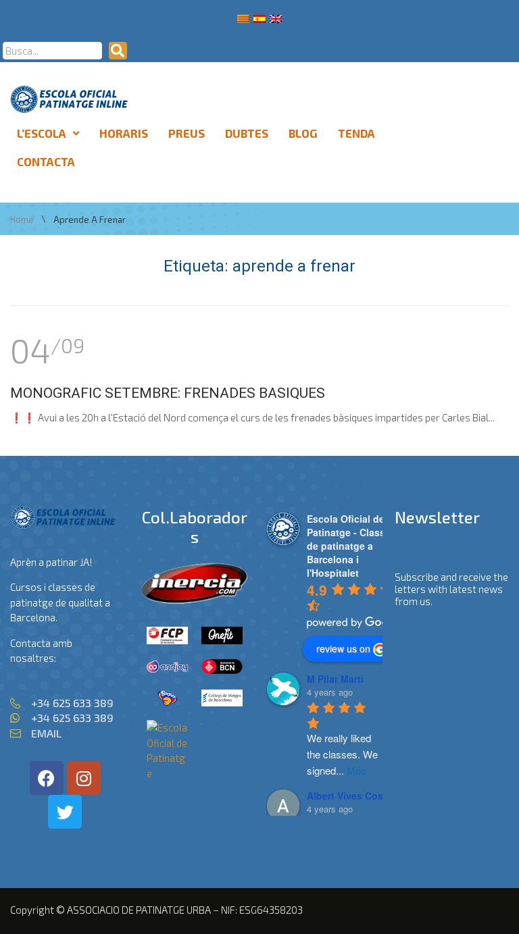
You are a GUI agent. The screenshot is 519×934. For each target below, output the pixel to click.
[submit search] (118, 50)
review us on (343, 648)
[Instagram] (84, 778)
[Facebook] (47, 778)
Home (22, 220)
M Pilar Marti (335, 678)
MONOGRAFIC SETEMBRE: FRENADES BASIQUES (167, 393)
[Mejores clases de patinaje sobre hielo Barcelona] (167, 773)
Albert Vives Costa (349, 795)
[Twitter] (65, 812)
